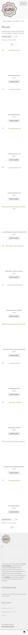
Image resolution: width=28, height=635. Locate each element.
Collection (9, 21)
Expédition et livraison (7, 608)
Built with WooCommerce (8, 626)
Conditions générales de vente (9, 612)
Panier (21, 631)
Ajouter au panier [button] (14, 81)
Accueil (4, 21)
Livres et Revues (16, 21)
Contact (4, 615)
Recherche (14, 632)
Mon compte (4, 632)
